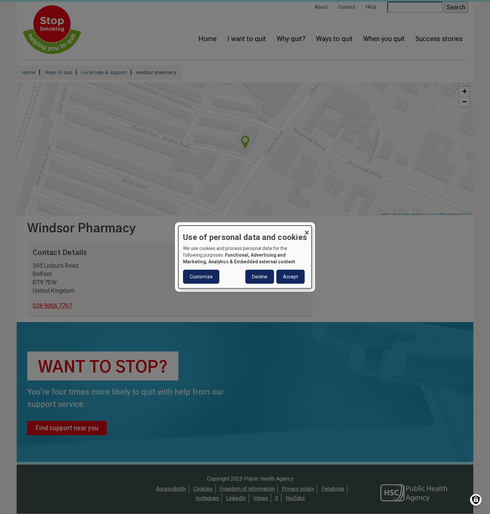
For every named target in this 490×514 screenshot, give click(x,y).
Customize (201, 276)
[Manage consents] (476, 500)
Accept (290, 276)
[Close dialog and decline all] (307, 230)
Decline (259, 276)
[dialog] (245, 257)
